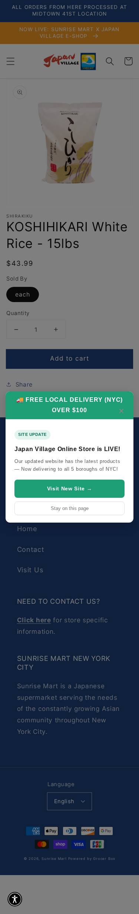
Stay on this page (70, 508)
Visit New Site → (69, 488)
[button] (14, 899)
